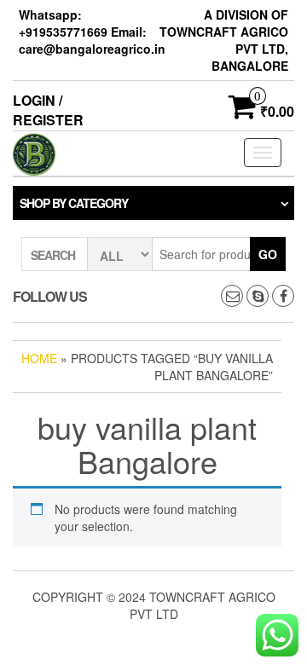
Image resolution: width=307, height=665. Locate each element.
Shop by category (74, 202)
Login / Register (48, 110)
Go (267, 254)
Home (39, 358)
